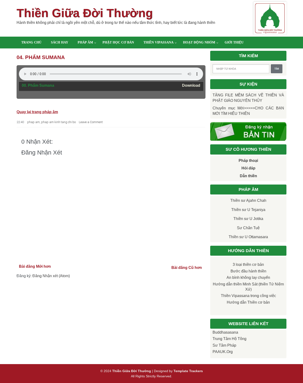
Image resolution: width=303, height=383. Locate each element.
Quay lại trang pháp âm (37, 112)
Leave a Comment (91, 122)
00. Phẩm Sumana (38, 85)
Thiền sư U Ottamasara (248, 237)
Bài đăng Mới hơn (35, 266)
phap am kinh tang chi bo (58, 122)
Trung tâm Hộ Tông (229, 339)
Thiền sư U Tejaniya (248, 210)
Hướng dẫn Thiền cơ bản (248, 302)
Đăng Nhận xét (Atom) (51, 276)
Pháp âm (85, 42)
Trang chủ (31, 42)
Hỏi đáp (248, 168)
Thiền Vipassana (158, 42)
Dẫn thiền (248, 176)
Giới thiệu (234, 42)
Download (191, 85)
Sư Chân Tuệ (248, 228)
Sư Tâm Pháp (224, 345)
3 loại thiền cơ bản (248, 265)
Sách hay (59, 42)
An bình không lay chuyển (248, 277)
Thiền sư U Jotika (248, 219)
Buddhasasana (225, 332)
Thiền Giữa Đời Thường (85, 13)
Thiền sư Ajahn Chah (248, 200)
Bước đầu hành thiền (248, 271)
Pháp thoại (248, 161)
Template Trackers (188, 371)
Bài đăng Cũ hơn (186, 268)
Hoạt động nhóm (199, 42)
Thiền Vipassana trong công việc (248, 296)
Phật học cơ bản (118, 42)
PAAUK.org (223, 352)
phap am (33, 122)
